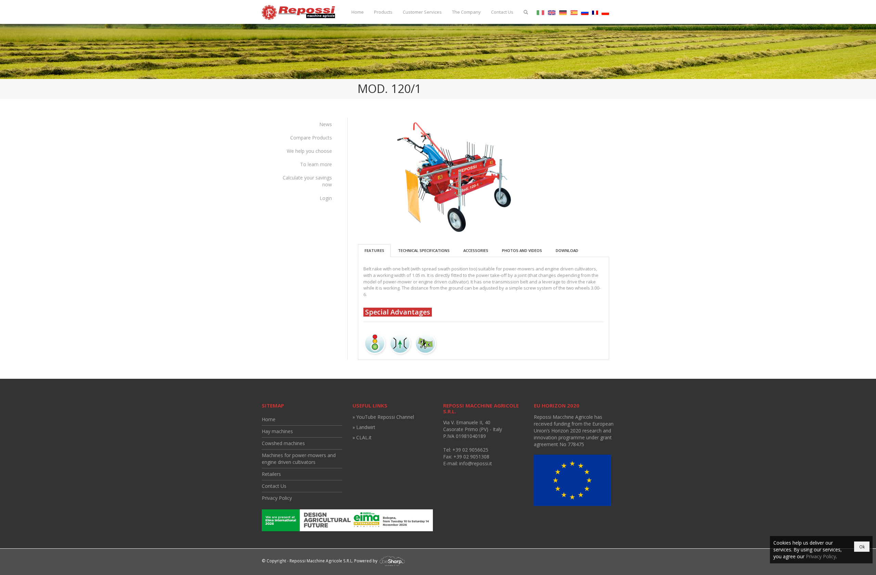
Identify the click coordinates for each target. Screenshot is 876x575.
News (325, 124)
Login (326, 198)
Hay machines (277, 431)
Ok (862, 547)
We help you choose (309, 151)
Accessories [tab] (475, 250)
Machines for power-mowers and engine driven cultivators (299, 458)
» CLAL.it (362, 437)
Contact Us (502, 12)
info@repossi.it (475, 463)
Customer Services (422, 12)
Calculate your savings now (307, 181)
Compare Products (311, 137)
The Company (466, 12)
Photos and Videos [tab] (522, 250)
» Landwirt (363, 427)
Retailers (271, 474)
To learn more (316, 164)
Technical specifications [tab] (424, 250)
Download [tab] (567, 250)
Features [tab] (374, 250)
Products (383, 12)
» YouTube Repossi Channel (383, 417)
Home (357, 12)
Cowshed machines (283, 443)
